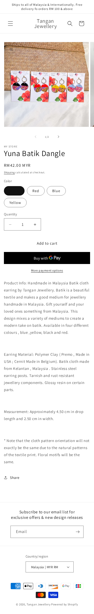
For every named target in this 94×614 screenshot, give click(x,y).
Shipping (9, 172)
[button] (10, 23)
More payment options (47, 270)
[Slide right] (58, 136)
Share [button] (15, 477)
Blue (56, 190)
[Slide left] (35, 136)
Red (35, 190)
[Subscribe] (77, 532)
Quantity (10, 214)
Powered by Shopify (64, 604)
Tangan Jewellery (38, 604)
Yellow (15, 202)
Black (14, 190)
